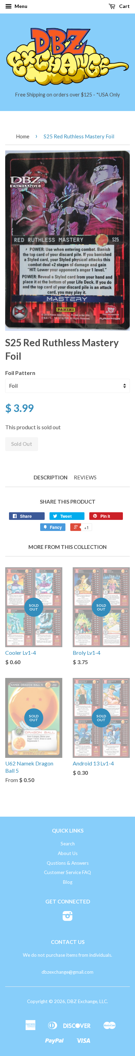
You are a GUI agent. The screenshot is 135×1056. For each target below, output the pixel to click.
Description (51, 477)
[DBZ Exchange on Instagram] (67, 918)
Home (22, 136)
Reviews (85, 477)
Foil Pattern (20, 372)
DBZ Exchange (82, 1001)
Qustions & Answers (68, 863)
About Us (68, 853)
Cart (124, 6)
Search (68, 843)
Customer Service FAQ (67, 872)
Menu (20, 6)
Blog (67, 882)
